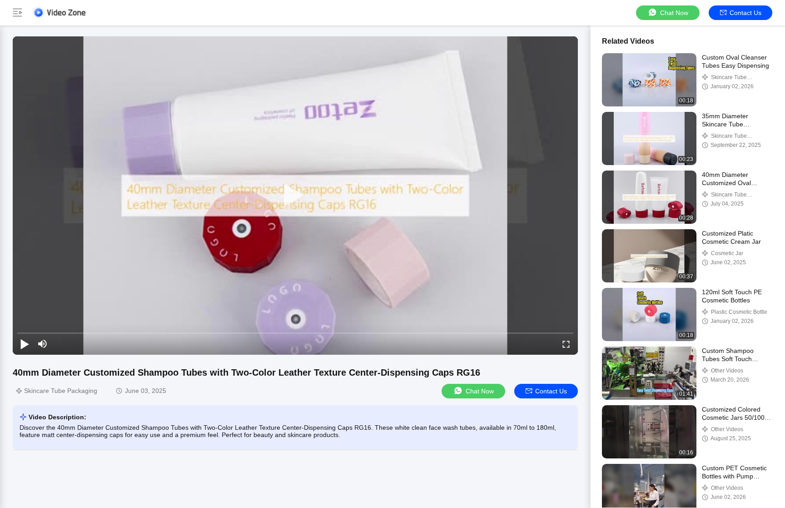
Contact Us (745, 12)
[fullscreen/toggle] (566, 344)
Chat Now (674, 12)
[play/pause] (24, 344)
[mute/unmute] (43, 344)
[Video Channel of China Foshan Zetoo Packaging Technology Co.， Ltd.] (59, 12)
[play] (295, 195)
